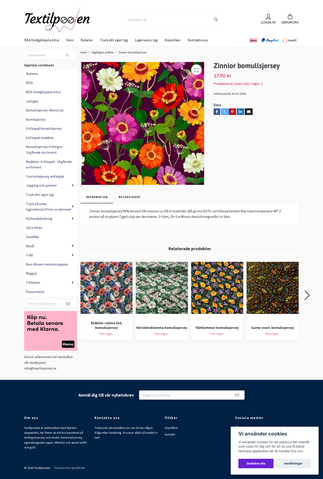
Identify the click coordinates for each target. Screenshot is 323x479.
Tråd (29, 264)
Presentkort (35, 300)
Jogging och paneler (41, 194)
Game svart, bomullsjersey (272, 336)
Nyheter (87, 49)
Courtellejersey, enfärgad (45, 185)
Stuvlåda (32, 246)
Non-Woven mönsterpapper (47, 273)
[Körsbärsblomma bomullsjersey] (162, 301)
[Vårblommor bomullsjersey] (217, 301)
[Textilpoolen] (68, 24)
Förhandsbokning (39, 227)
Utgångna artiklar (102, 61)
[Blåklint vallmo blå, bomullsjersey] (106, 298)
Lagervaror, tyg (146, 49)
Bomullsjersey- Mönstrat (45, 119)
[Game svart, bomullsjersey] (273, 301)
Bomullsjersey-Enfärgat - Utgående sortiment (45, 158)
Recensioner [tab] (129, 206)
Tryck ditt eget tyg (114, 49)
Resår (30, 255)
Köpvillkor (173, 49)
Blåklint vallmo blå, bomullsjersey (106, 334)
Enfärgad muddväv (40, 146)
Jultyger (32, 110)
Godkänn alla (256, 463)
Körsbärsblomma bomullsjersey (161, 336)
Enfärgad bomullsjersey (44, 137)
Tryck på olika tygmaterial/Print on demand (48, 215)
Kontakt (170, 443)
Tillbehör (33, 291)
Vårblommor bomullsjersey (217, 336)
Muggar (31, 282)
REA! (29, 91)
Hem (70, 49)
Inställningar (293, 463)
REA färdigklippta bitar (41, 49)
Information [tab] (97, 206)
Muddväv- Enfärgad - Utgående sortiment (49, 173)
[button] (307, 304)
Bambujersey (35, 128)
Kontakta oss (198, 49)
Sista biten (34, 236)
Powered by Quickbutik (69, 477)
